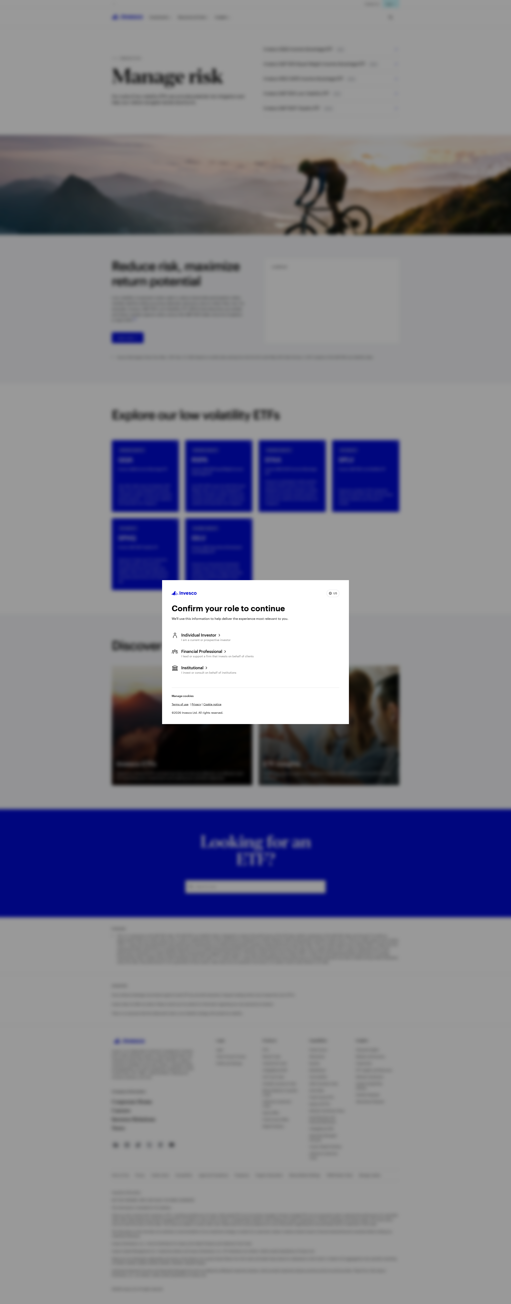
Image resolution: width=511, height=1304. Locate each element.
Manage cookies (183, 695)
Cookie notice (212, 704)
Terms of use (180, 704)
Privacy (196, 704)
